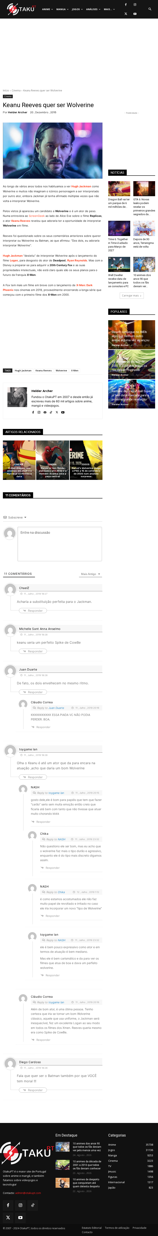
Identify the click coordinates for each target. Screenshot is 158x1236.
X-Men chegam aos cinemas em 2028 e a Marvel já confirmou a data (19, 472)
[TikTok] (50, 411)
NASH (61, 839)
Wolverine (61, 370)
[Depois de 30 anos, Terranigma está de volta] (144, 228)
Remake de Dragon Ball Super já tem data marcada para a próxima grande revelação (131, 395)
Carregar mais (130, 295)
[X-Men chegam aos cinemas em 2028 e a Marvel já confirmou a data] (19, 460)
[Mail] (44, 411)
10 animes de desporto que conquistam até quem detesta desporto (86, 1183)
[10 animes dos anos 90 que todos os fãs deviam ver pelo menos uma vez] (144, 264)
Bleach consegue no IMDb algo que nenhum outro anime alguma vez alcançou (130, 336)
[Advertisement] (79, 55)
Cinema (16, 90)
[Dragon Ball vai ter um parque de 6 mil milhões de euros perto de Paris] (119, 188)
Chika (61, 892)
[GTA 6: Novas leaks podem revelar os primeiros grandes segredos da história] (144, 188)
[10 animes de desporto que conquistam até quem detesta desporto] (63, 1183)
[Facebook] (125, 4)
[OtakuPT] (21, 9)
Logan (14, 260)
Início (6, 90)
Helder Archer (17, 112)
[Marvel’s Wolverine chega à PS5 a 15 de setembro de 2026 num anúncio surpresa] (86, 460)
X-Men (74, 370)
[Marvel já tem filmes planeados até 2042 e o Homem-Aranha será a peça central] (52, 460)
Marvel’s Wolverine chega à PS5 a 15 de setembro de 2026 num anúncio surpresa (86, 472)
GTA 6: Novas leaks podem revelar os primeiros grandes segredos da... (144, 207)
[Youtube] (135, 14)
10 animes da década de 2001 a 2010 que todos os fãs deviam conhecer (129, 366)
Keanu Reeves (20, 220)
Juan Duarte (56, 707)
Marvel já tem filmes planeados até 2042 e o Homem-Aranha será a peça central (52, 472)
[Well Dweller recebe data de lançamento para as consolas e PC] (119, 264)
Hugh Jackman (81, 186)
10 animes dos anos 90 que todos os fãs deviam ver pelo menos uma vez (87, 1147)
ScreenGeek (37, 215)
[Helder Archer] (17, 400)
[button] (150, 9)
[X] (125, 14)
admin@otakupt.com (28, 1193)
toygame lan (56, 792)
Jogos (85, 464)
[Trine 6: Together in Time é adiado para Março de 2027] (119, 228)
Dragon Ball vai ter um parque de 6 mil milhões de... (119, 203)
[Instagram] (135, 4)
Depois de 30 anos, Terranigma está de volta (143, 243)
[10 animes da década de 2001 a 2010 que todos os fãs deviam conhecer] (63, 1165)
